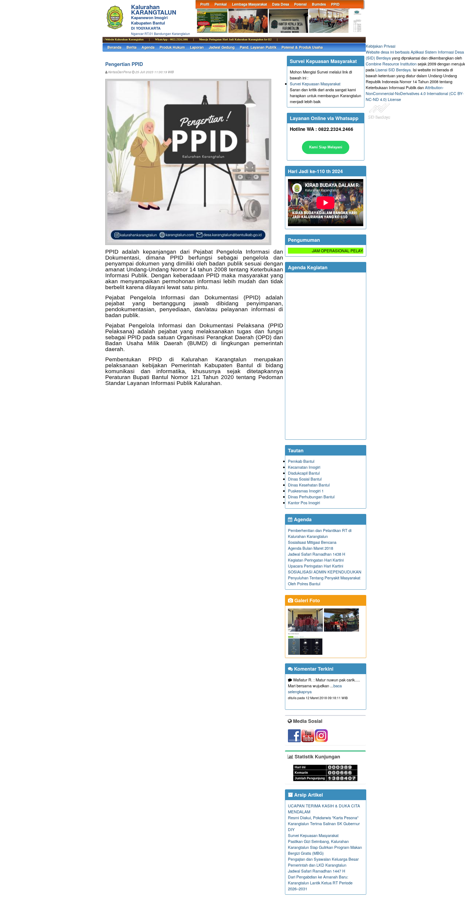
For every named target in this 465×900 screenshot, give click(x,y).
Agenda (148, 47)
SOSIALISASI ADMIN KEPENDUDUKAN (324, 572)
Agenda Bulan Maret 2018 (310, 548)
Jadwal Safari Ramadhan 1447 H (316, 871)
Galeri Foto (306, 600)
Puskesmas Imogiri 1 (306, 490)
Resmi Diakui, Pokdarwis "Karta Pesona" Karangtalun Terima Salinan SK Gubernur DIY (324, 823)
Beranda (114, 47)
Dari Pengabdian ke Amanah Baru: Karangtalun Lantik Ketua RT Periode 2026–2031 (320, 882)
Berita (131, 47)
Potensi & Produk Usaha (302, 47)
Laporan (197, 47)
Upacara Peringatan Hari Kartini (315, 566)
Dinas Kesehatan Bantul (309, 485)
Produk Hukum (172, 47)
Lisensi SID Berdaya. (393, 69)
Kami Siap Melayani (325, 147)
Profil (204, 4)
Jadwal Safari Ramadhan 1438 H (316, 554)
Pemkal (220, 4)
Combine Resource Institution (391, 63)
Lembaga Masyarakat (249, 4)
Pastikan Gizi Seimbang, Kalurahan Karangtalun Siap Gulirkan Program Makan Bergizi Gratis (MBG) (325, 847)
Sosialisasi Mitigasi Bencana (312, 542)
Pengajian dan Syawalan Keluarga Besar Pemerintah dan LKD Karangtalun (323, 862)
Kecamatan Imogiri (304, 467)
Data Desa (280, 4)
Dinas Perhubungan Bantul (311, 496)
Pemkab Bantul (301, 461)
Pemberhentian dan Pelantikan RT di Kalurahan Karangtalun (319, 533)
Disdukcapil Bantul (304, 473)
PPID (335, 4)
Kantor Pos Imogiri (304, 502)
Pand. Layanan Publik (258, 47)
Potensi (300, 4)
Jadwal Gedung (222, 47)
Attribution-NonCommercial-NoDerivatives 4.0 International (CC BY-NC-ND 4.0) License (415, 93)
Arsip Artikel (308, 794)
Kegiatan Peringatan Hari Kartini (316, 560)
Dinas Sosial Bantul (305, 479)
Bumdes (319, 4)
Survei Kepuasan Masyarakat (315, 83)
